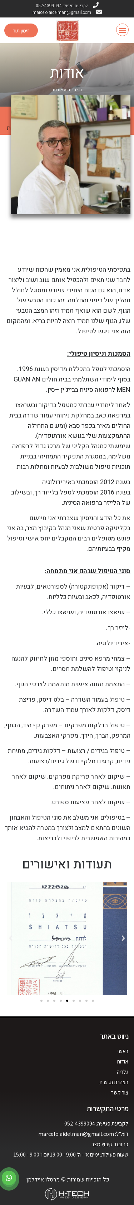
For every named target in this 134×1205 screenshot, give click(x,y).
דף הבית (74, 90)
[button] (122, 30)
